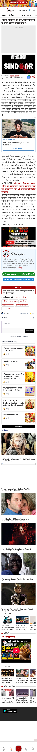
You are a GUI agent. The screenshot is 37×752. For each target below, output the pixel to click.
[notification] (34, 10)
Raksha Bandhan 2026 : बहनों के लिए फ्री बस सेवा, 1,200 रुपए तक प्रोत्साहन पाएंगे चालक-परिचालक (22, 680)
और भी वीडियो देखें (8, 637)
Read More (9, 242)
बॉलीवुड (11, 15)
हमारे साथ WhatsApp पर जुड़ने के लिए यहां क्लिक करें (18, 274)
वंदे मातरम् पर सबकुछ (23, 15)
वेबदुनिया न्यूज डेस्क (14, 76)
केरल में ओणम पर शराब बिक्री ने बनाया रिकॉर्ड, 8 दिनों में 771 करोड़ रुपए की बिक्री (7, 680)
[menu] (3, 10)
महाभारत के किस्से (7, 305)
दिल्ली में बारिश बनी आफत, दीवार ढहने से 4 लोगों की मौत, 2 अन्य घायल (18, 292)
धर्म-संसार (23, 301)
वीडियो (6, 633)
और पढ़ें (20, 268)
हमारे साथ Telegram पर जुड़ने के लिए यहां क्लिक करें (18, 279)
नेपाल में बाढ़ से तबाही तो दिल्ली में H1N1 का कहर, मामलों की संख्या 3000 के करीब (21, 628)
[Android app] (10, 711)
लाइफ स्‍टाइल (14, 301)
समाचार (3, 15)
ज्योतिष (4, 301)
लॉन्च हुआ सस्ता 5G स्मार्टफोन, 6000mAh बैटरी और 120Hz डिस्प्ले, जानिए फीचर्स (7, 700)
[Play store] (30, 10)
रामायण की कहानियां (22, 305)
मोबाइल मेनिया (9, 686)
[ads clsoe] (35, 740)
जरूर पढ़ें (7, 613)
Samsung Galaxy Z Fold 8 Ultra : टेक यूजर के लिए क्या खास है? (22, 700)
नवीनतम (7, 666)
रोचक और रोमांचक (8, 309)
